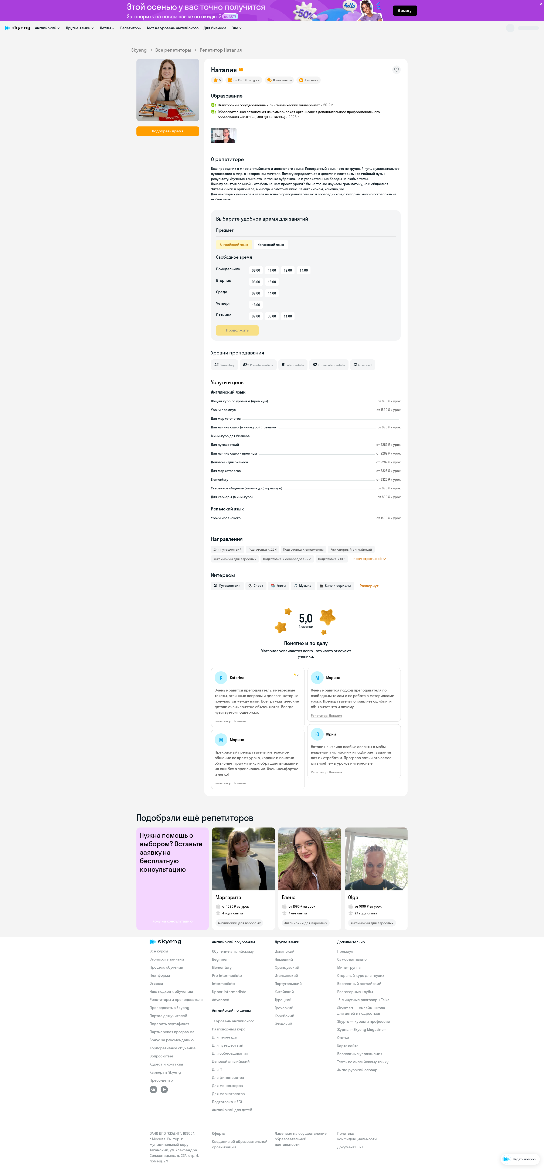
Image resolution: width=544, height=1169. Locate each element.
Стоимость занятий (167, 959)
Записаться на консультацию (513, 1134)
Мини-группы (349, 967)
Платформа (160, 975)
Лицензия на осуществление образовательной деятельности (301, 1139)
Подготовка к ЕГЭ (227, 1101)
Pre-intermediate (227, 975)
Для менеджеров (227, 1085)
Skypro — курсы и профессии (363, 1021)
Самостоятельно (352, 959)
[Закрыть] (538, 1087)
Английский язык (234, 244)
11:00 (272, 270)
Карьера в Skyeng (165, 1072)
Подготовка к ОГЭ (331, 559)
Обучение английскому (233, 951)
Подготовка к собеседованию (287, 559)
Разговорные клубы (355, 991)
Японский (283, 1024)
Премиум (345, 951)
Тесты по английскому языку (362, 1061)
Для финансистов (228, 1077)
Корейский (285, 1015)
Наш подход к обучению (171, 991)
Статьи (343, 1037)
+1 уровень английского (233, 1021)
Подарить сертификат (169, 1023)
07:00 (256, 293)
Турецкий (283, 999)
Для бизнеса (215, 28)
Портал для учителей (168, 1015)
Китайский (284, 991)
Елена (289, 897)
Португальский (288, 983)
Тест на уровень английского (172, 28)
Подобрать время (168, 131)
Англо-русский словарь (358, 1069)
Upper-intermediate (229, 991)
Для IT (217, 1069)
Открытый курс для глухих (360, 975)
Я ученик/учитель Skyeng (517, 1146)
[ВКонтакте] (153, 1089)
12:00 (288, 270)
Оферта (218, 1133)
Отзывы (156, 983)
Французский (287, 967)
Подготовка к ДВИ (262, 549)
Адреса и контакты (166, 1064)
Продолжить (237, 330)
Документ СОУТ (350, 1147)
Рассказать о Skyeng (520, 1122)
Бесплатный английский (359, 983)
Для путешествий (228, 549)
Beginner (220, 959)
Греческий (284, 1007)
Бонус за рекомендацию (172, 1039)
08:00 (256, 270)
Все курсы (159, 951)
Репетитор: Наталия (230, 721)
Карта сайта (347, 1045)
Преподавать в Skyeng (169, 1007)
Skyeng (139, 50)
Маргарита (228, 897)
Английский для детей (232, 1109)
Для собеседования (230, 1053)
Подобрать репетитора (518, 1110)
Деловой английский (231, 1061)
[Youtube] (164, 1089)
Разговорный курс (228, 1029)
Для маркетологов (228, 1093)
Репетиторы (131, 28)
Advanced (220, 999)
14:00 (304, 270)
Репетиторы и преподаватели (176, 999)
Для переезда (224, 1037)
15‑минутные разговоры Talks (363, 999)
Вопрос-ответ (161, 1056)
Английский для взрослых (235, 559)
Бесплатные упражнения (359, 1053)
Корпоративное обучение (173, 1048)
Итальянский (286, 975)
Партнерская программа (172, 1031)
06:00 (256, 282)
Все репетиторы (173, 50)
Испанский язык (271, 244)
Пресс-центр (161, 1080)
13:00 (272, 282)
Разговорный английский (351, 549)
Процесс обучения (166, 967)
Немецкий (284, 959)
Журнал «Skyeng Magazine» (361, 1029)
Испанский (285, 951)
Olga (353, 897)
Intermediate (223, 983)
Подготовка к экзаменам (303, 549)
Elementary (222, 967)
